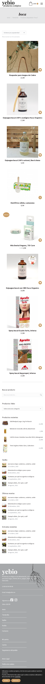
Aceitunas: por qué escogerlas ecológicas (21, 476)
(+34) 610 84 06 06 (7, 586)
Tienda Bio (5, 615)
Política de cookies (8, 664)
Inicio (4, 609)
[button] (40, 70)
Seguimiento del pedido (9, 650)
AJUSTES (17, 677)
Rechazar (15, 680)
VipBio (4, 620)
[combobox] (22, 409)
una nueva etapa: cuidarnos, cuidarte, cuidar (21, 464)
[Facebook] (12, 601)
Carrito (4, 645)
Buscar (41, 395)
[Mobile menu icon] (41, 3)
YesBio (4, 626)
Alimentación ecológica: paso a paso (19, 470)
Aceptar (6, 680)
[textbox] (12, 409)
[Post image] (4, 465)
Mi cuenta (5, 639)
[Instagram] (16, 601)
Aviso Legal (5, 659)
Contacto (5, 631)
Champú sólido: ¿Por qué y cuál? (18, 483)
